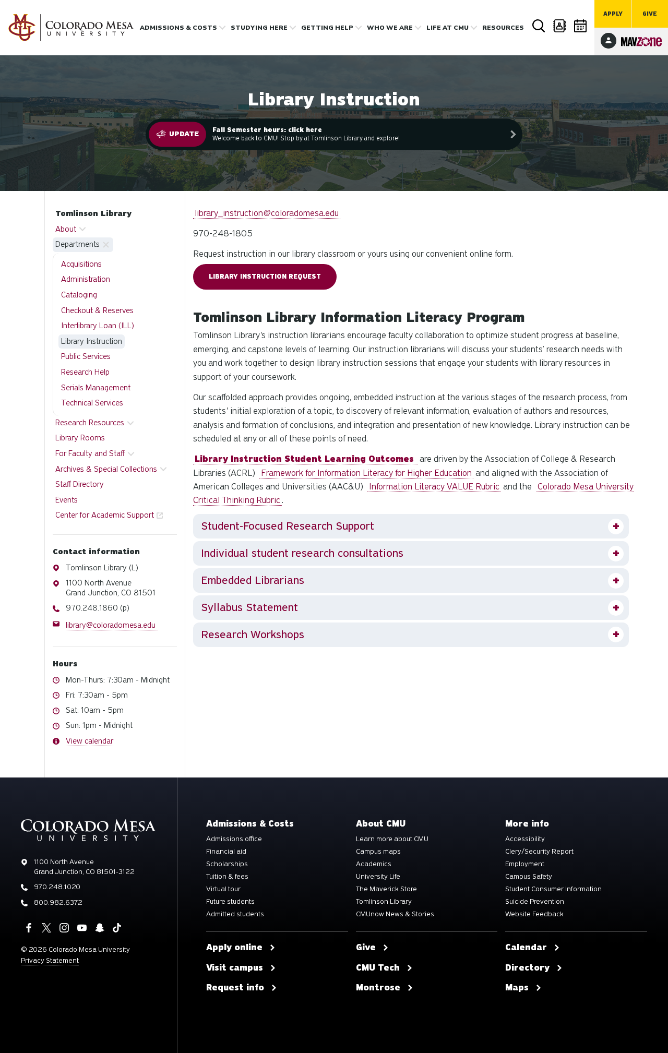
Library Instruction (91, 341)
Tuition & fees (227, 876)
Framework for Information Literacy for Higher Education (366, 473)
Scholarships (227, 864)
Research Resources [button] (89, 422)
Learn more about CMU (392, 839)
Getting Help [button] (327, 27)
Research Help (85, 372)
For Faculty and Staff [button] (90, 453)
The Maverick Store (386, 889)
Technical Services (92, 403)
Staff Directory (79, 484)
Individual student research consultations (302, 553)
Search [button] (538, 25)
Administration (85, 279)
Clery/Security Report (539, 851)
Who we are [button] (390, 27)
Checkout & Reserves (97, 310)
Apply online (234, 947)
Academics (373, 864)
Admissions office (234, 839)
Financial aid (226, 851)
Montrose (378, 987)
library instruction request (265, 276)
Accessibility (525, 839)
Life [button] (447, 27)
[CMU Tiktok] (117, 927)
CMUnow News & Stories (395, 914)
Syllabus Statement (249, 607)
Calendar (580, 25)
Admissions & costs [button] (178, 27)
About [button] (65, 229)
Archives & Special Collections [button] (106, 469)
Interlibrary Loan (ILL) (97, 325)
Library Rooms (80, 437)
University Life (378, 876)
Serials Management (95, 387)
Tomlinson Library (93, 213)
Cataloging (79, 295)
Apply (613, 13)
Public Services (86, 356)
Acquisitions (81, 264)
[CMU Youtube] (82, 927)
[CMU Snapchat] (99, 927)
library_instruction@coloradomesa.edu (267, 213)
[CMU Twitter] (46, 927)
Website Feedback (534, 914)
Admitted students (235, 914)
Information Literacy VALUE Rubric (434, 487)
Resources (503, 27)
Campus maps (378, 851)
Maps (517, 987)
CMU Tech (378, 968)
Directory (559, 25)
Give (649, 13)
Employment (524, 864)
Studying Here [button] (259, 27)
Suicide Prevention (534, 902)
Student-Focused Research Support (287, 526)
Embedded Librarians (252, 580)
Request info (235, 987)
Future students (230, 902)
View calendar (89, 741)
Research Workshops (252, 634)
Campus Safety (528, 876)
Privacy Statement (50, 960)
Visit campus (234, 968)
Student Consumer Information (553, 889)
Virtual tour (223, 889)
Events (66, 500)
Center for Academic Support (104, 515)
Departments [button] (77, 244)
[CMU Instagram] (64, 927)
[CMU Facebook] (28, 927)
